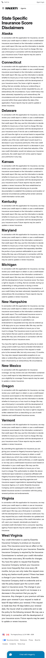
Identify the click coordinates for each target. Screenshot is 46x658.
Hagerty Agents (16, 8)
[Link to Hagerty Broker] (8, 634)
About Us (37, 640)
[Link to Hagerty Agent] (4, 634)
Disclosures (23, 640)
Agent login (40, 2)
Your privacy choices (13, 640)
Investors (5, 644)
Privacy (31, 640)
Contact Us (13, 644)
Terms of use (21, 644)
